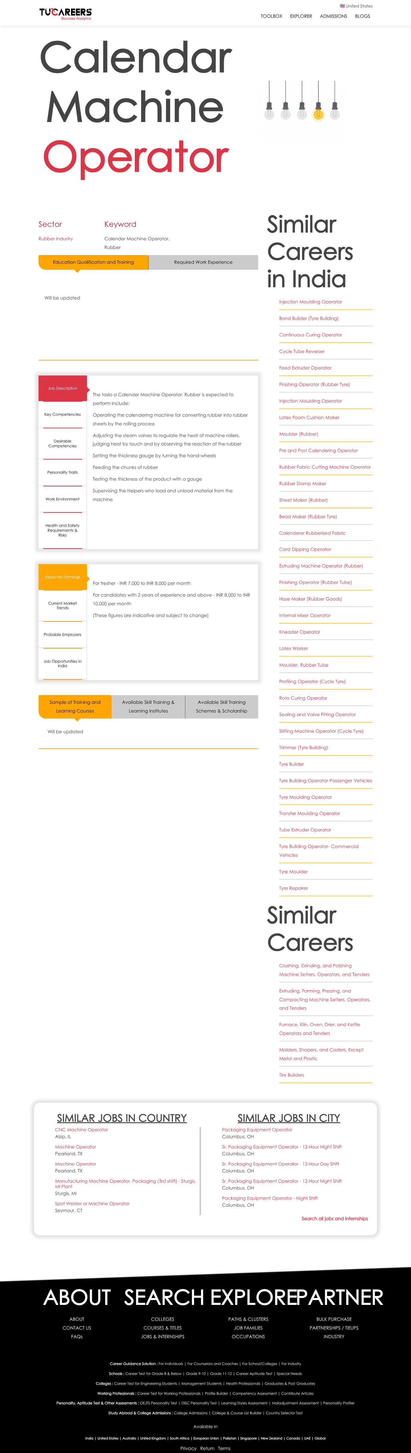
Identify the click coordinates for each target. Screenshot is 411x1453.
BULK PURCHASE (334, 1319)
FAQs (77, 1336)
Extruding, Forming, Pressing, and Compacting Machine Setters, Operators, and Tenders (325, 999)
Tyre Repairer (293, 888)
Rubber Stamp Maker (302, 483)
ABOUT (77, 1319)
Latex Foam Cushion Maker (309, 417)
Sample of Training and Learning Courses (75, 707)
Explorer (301, 16)
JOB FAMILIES (248, 1328)
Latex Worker (293, 648)
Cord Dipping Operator (305, 549)
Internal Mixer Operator (304, 615)
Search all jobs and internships (335, 1218)
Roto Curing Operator (303, 698)
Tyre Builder (291, 764)
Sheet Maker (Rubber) (303, 500)
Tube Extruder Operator (305, 830)
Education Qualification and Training (93, 262)
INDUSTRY (334, 1336)
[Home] (66, 15)
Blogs (362, 16)
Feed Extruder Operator (305, 368)
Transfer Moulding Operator (309, 813)
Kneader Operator (299, 632)
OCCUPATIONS (248, 1336)
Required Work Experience (203, 262)
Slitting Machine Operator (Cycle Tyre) (321, 731)
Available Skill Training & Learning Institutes (148, 707)
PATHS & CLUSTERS (248, 1319)
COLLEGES (162, 1319)
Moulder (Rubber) (298, 434)
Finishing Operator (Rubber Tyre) (314, 384)
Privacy (188, 1448)
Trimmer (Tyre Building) (303, 747)
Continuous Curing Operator (310, 335)
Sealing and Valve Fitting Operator (317, 714)
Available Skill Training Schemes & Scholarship (221, 707)
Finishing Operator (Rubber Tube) (315, 582)
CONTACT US (77, 1328)
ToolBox (271, 16)
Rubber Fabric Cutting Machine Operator (325, 467)
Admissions (333, 16)
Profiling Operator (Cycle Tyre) (312, 681)
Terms (224, 1448)
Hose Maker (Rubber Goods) (310, 599)
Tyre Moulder (293, 871)
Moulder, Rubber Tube (304, 665)
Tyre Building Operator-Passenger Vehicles (325, 780)
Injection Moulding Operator (310, 302)
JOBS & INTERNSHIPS (162, 1336)
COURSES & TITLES (163, 1328)
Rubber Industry (56, 239)
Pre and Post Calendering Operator (318, 450)
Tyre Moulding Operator (305, 797)
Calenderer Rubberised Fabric (312, 533)
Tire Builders (291, 1075)
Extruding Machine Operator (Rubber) (321, 566)
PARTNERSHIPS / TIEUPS (334, 1328)
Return (207, 1448)
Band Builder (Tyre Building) (309, 318)
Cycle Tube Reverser (301, 351)
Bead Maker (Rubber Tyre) (308, 516)
